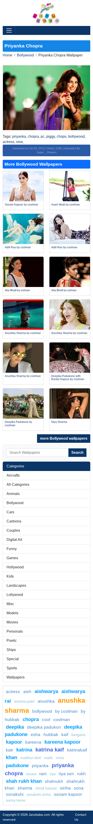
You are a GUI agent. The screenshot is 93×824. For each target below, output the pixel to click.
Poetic (12, 640)
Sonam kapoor (68, 794)
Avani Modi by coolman (65, 204)
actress (8, 142)
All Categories (18, 484)
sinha (65, 788)
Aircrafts (13, 475)
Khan (11, 757)
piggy (50, 136)
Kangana (78, 735)
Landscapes (16, 585)
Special (13, 659)
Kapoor (14, 742)
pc (42, 136)
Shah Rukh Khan (24, 781)
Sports (12, 668)
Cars (10, 512)
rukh (81, 773)
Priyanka (40, 765)
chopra (33, 136)
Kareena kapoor (62, 742)
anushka (46, 701)
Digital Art (14, 539)
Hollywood (15, 567)
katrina (24, 750)
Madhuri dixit (30, 758)
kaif (64, 734)
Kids (10, 576)
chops (61, 136)
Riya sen (66, 773)
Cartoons (14, 521)
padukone (17, 765)
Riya (53, 774)
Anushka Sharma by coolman (23, 333)
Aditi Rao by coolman (18, 247)
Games (12, 558)
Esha (35, 734)
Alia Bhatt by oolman (17, 290)
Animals (13, 494)
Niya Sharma (59, 422)
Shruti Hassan (46, 788)
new (19, 142)
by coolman (66, 711)
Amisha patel (24, 701)
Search (77, 452)
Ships (11, 650)
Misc (10, 604)
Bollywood (25, 55)
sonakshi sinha (39, 794)
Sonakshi (14, 794)
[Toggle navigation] (9, 30)
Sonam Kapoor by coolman (21, 204)
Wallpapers (16, 677)
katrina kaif (49, 750)
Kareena (33, 742)
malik (48, 758)
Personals (15, 631)
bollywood (76, 136)
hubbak (51, 734)
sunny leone (16, 800)
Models (12, 613)
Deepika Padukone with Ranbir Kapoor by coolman (67, 378)
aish (27, 691)
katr (9, 750)
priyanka (19, 136)
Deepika (15, 727)
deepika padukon (44, 727)
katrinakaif (77, 750)
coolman (61, 719)
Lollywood (15, 595)
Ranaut (31, 774)
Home (7, 55)
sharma (25, 788)
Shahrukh (54, 781)
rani (42, 773)
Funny (12, 549)
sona (79, 788)
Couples (13, 530)
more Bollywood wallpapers (63, 438)
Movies (12, 622)
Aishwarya (46, 691)
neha (60, 758)
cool (46, 719)
